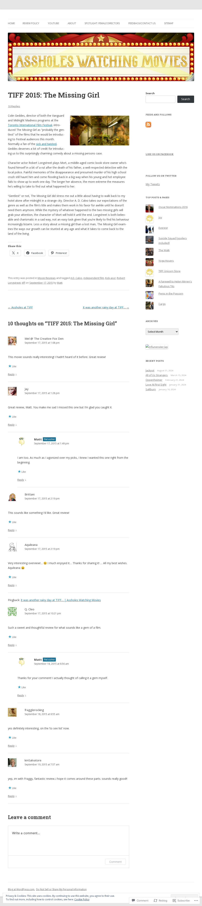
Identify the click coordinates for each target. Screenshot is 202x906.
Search (150, 93)
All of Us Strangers (157, 375)
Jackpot (150, 370)
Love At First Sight (156, 384)
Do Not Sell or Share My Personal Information (61, 889)
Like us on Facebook (160, 154)
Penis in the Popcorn (171, 293)
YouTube (53, 23)
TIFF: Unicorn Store (169, 271)
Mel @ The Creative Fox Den (44, 338)
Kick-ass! (110, 278)
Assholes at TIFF (20, 307)
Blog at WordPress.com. (21, 889)
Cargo (162, 304)
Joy (160, 217)
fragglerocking (34, 710)
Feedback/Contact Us (141, 23)
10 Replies (14, 106)
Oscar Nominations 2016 (173, 207)
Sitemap (168, 23)
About (72, 23)
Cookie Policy (81, 899)
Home (11, 23)
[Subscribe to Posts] (148, 126)
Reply (11, 374)
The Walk (164, 250)
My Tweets (153, 184)
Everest (163, 228)
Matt (59, 282)
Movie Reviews (47, 278)
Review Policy (31, 23)
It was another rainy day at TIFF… (106, 307)
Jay (27, 389)
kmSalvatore (33, 760)
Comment (115, 861)
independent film (93, 278)
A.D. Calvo (76, 278)
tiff (23, 282)
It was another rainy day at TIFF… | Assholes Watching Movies (61, 600)
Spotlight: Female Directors (102, 23)
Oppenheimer (154, 380)
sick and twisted (46, 144)
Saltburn (151, 389)
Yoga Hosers (166, 260)
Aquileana (31, 545)
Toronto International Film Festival (30, 125)
